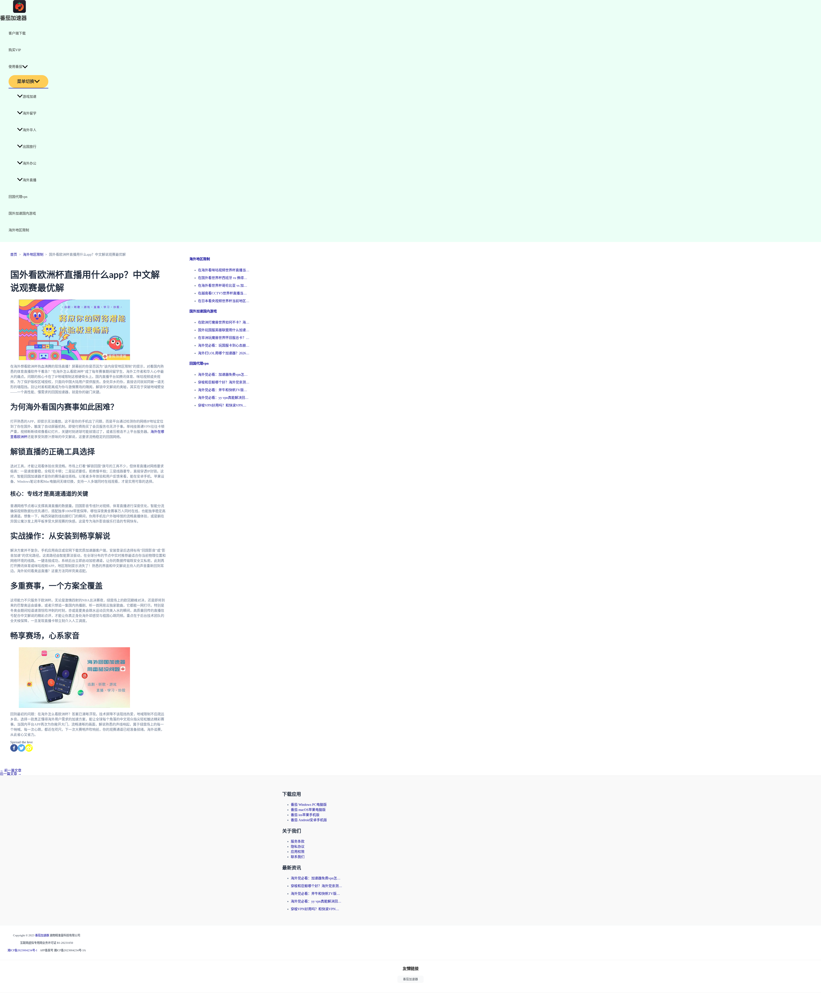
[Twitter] (21, 748)
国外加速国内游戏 (22, 213)
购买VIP (15, 50)
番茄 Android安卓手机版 (309, 820)
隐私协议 (297, 846)
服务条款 (297, 841)
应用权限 (297, 851)
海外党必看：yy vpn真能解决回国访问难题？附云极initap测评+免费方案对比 (223, 397)
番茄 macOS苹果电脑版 (308, 810)
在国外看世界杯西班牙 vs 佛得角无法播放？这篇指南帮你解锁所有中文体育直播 (223, 278)
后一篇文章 (10, 774)
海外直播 (29, 180)
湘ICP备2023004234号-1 (22, 950)
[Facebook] (14, 748)
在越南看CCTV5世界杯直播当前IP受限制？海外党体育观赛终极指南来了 (223, 293)
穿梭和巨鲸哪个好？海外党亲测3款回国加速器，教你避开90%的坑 (223, 382)
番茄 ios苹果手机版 (305, 815)
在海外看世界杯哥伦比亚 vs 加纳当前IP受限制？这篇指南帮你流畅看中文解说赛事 (223, 285)
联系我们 (297, 857)
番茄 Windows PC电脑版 (309, 804)
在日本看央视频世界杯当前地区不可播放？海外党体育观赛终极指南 (223, 301)
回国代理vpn (18, 197)
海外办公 (29, 163)
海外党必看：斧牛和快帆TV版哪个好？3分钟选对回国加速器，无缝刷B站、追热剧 (223, 390)
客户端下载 (17, 33)
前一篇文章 (10, 770)
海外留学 (29, 113)
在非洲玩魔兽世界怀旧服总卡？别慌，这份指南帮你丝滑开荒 (223, 338)
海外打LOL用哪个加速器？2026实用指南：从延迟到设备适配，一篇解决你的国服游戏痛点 (223, 353)
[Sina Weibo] (29, 748)
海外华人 (29, 130)
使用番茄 (15, 66)
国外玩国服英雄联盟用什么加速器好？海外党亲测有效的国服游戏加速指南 (223, 330)
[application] (25, 66)
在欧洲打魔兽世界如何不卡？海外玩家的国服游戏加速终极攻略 (223, 322)
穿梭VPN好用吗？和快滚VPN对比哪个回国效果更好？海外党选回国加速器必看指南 (223, 405)
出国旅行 (29, 146)
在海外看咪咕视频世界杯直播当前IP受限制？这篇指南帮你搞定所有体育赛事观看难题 (223, 270)
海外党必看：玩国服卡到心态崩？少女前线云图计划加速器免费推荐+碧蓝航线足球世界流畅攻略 (223, 345)
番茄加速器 (13, 18)
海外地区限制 (19, 230)
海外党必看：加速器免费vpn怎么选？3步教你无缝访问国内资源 (223, 374)
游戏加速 (29, 96)
